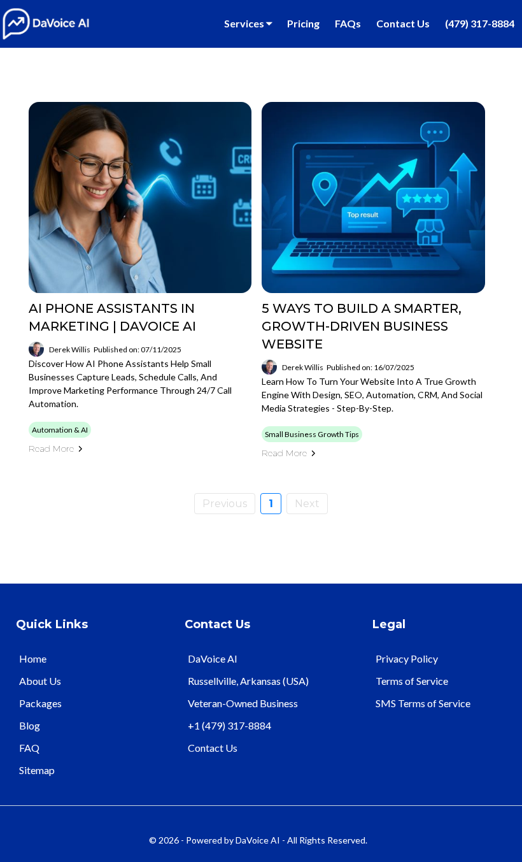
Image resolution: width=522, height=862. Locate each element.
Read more (51, 448)
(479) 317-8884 (479, 23)
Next (307, 504)
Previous (224, 504)
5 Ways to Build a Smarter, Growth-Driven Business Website (362, 326)
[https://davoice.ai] (46, 23)
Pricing (303, 23)
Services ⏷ (248, 23)
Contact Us (403, 23)
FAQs (348, 23)
